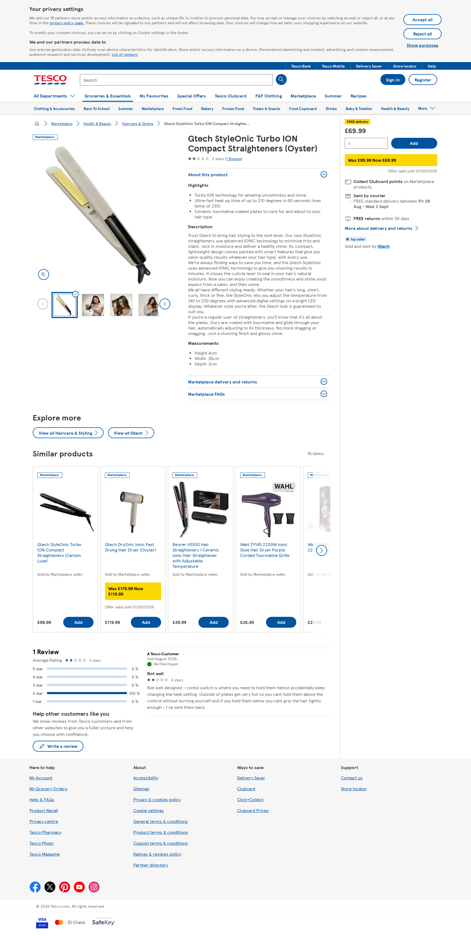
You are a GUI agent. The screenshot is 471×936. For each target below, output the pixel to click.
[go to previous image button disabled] (42, 303)
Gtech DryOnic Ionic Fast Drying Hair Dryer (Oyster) (130, 547)
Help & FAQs (41, 799)
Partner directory (150, 865)
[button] (301, 66)
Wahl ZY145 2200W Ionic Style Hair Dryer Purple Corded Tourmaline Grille (264, 549)
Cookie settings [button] (148, 810)
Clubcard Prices (253, 810)
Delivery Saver (251, 778)
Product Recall (43, 810)
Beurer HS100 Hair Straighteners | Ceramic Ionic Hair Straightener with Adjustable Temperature (196, 555)
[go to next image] (164, 303)
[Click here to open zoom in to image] (43, 274)
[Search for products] (281, 79)
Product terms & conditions (160, 832)
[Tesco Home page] (50, 80)
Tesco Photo (41, 843)
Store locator (354, 788)
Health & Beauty (97, 123)
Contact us (352, 778)
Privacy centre (43, 821)
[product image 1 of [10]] (104, 214)
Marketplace (62, 123)
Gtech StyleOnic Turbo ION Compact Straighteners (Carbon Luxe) (59, 552)
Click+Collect (250, 799)
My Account (40, 778)
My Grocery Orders (48, 788)
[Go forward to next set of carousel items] (321, 550)
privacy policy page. (67, 22)
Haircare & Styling (137, 123)
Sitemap (141, 788)
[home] (37, 123)
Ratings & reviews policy (157, 854)
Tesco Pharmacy (45, 832)
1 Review (233, 158)
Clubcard (246, 788)
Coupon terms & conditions (160, 843)
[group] (65, 551)
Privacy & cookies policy (157, 799)
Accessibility (145, 778)
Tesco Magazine (44, 854)
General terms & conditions (160, 821)
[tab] (65, 305)
